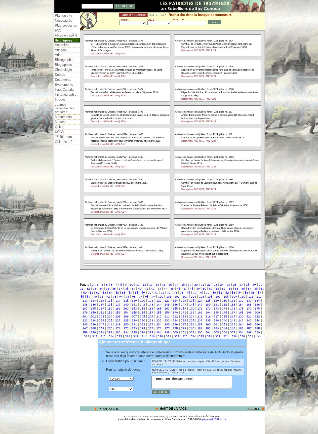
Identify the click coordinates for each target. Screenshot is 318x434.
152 (224, 304)
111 (250, 296)
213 (183, 316)
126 (191, 300)
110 (242, 296)
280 (191, 328)
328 (226, 336)
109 (234, 296)
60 (85, 292)
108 (226, 296)
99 (153, 296)
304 (208, 332)
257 (183, 324)
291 (101, 332)
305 (216, 332)
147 (183, 304)
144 (158, 304)
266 (257, 324)
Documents (63, 79)
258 (191, 324)
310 (257, 332)
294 (126, 332)
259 (199, 324)
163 (134, 308)
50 (204, 288)
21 (202, 284)
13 (151, 284)
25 (228, 284)
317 (135, 336)
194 (208, 312)
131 (232, 300)
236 (191, 320)
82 (227, 292)
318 (144, 336)
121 (150, 300)
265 (249, 324)
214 (191, 316)
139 (117, 304)
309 (249, 332)
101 (168, 296)
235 (183, 320)
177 (249, 308)
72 (162, 292)
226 (109, 320)
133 (249, 300)
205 (117, 316)
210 (158, 316)
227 (117, 320)
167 (167, 308)
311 (86, 336)
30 (260, 284)
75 (182, 292)
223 (85, 320)
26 (235, 284)
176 (240, 308)
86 (253, 292)
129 (216, 300)
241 (232, 320)
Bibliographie (64, 60)
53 (224, 288)
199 (249, 312)
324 (193, 336)
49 (198, 288)
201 (85, 316)
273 (134, 328)
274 (142, 328)
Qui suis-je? (63, 142)
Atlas (58, 55)
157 (85, 308)
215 (199, 316)
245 (85, 324)
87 (259, 292)
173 (216, 308)
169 (183, 308)
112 (259, 296)
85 (246, 292)
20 (196, 284)
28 (247, 284)
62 (98, 292)
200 (257, 312)
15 (163, 284)
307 (232, 332)
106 (209, 296)
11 (138, 284)
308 (240, 332)
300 (175, 332)
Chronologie (63, 70)
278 (175, 328)
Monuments (63, 117)
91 (101, 296)
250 (126, 324)
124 (175, 300)
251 (134, 324)
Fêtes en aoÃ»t (66, 35)
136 (93, 304)
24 (222, 284)
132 (240, 300)
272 (126, 328)
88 (82, 296)
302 (191, 332)
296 (142, 332)
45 (172, 288)
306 (224, 332)
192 (191, 312)
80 (214, 292)
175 (232, 308)
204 (109, 316)
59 (262, 288)
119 (134, 300)
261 (216, 324)
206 (126, 316)
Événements (64, 84)
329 (234, 336)
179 (85, 312)
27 (241, 284)
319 (152, 336)
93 (114, 296)
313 (103, 336)
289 (85, 332)
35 (107, 288)
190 (175, 312)
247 (101, 324)
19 (189, 284)
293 (117, 332)
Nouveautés (63, 20)
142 (142, 304)
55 (236, 288)
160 (109, 308)
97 (140, 296)
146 (175, 304)
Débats (60, 75)
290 (93, 332)
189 (167, 312)
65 (117, 292)
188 (158, 312)
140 (126, 304)
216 (208, 316)
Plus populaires (66, 25)
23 (215, 284)
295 (134, 332)
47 (185, 288)
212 (175, 316)
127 (199, 300)
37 (120, 288)
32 (88, 288)
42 (153, 288)
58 (256, 288)
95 (127, 296)
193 (199, 312)
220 (240, 316)
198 (240, 312)
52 (217, 288)
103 (185, 296)
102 (177, 296)
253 (150, 324)
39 (133, 288)
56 (243, 288)
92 (108, 296)
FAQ (58, 30)
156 (257, 304)
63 (104, 292)
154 (240, 304)
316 (127, 336)
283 (216, 328)
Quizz (59, 127)
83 (233, 292)
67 (130, 292)
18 (183, 284)
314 (111, 336)
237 (199, 320)
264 (240, 324)
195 (216, 312)
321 (168, 336)
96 (134, 296)
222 (257, 316)
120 (142, 300)
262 (224, 324)
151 (216, 304)
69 (143, 292)
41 (146, 288)
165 (150, 308)
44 (165, 288)
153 (232, 304)
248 (109, 324)
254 (158, 324)
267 (85, 328)
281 (199, 328)
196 (224, 312)
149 (199, 304)
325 (201, 336)
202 (93, 316)
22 (209, 284)
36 (114, 288)
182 (109, 312)
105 (201, 296)
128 (208, 300)
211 (167, 316)
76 (188, 292)
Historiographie (65, 94)
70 (149, 292)
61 (91, 292)
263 (232, 324)
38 (127, 288)
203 (101, 316)
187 (150, 312)
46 (178, 288)
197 (232, 312)
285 (232, 328)
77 (195, 292)
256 (175, 324)
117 (117, 300)
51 (211, 288)
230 (142, 320)
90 (95, 296)
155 (249, 304)
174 (224, 308)
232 (158, 320)
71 (156, 292)
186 (142, 312)
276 (158, 328)
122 (158, 300)
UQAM (60, 132)
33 (94, 288)
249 (117, 324)
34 (101, 288)
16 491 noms (64, 137)
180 (93, 312)
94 (121, 296)
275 (150, 328)
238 (208, 320)
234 (175, 320)
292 (109, 332)
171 (199, 308)
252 (142, 324)
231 (150, 320)
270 (109, 328)
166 (158, 308)
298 (158, 332)
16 (170, 284)
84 (240, 292)
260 (208, 324)
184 (126, 312)
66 (123, 292)
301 (183, 332)
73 (169, 292)
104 (193, 296)
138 (109, 304)
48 (191, 288)
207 (134, 316)
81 (220, 292)
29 (254, 284)
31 (81, 288)
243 (249, 320)
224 (93, 320)
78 (201, 292)
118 (126, 300)
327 (217, 336)
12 (144, 284)
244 (257, 320)
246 (93, 324)
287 (249, 328)
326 (209, 336)
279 (183, 328)
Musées (60, 122)
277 (167, 328)
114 (93, 300)
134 (257, 300)
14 (157, 284)
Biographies (63, 65)
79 (207, 292)
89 (88, 296)
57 (249, 288)
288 (257, 328)
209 (150, 316)
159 (101, 308)
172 (208, 308)
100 (160, 296)
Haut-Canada (64, 89)
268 (93, 328)
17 (176, 284)
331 (250, 336)
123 (167, 300)
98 (147, 296)
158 (93, 308)
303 (199, 332)
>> (258, 336)
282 (208, 328)
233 (167, 320)
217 (216, 316)
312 (94, 336)
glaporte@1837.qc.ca (213, 419)
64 (111, 292)
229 (134, 320)
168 (175, 308)
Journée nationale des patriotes (64, 108)
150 (208, 304)
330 (242, 336)
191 (183, 312)
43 (159, 288)
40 (140, 288)
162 (126, 308)
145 (167, 304)
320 (160, 336)
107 (218, 296)
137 (101, 304)
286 (240, 328)
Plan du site (63, 15)
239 (216, 320)
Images (60, 99)
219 (232, 316)
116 (109, 300)
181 (101, 312)
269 (101, 328)
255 (167, 324)
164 (142, 308)
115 (101, 300)
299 (167, 332)
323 (185, 336)
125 (183, 300)
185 (134, 312)
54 (230, 288)
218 (224, 316)
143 (150, 304)
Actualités (62, 45)
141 (134, 304)
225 (101, 320)
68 (136, 292)
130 (224, 300)
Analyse (61, 50)
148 (191, 304)
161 (117, 308)
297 (150, 332)
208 (142, 316)
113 (85, 300)
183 (117, 312)
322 (176, 336)
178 (257, 308)
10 (131, 284)
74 (175, 292)
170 (191, 308)
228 (126, 320)
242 (240, 320)
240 (224, 320)
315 (119, 336)
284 (224, 328)
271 (117, 328)
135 (85, 304)
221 (249, 316)
